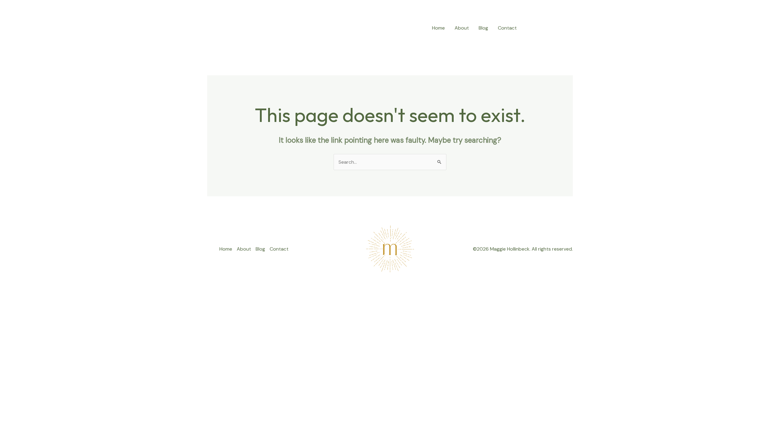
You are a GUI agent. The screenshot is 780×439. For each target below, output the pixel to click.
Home (438, 28)
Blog (483, 28)
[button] (550, 28)
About (462, 28)
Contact (507, 28)
